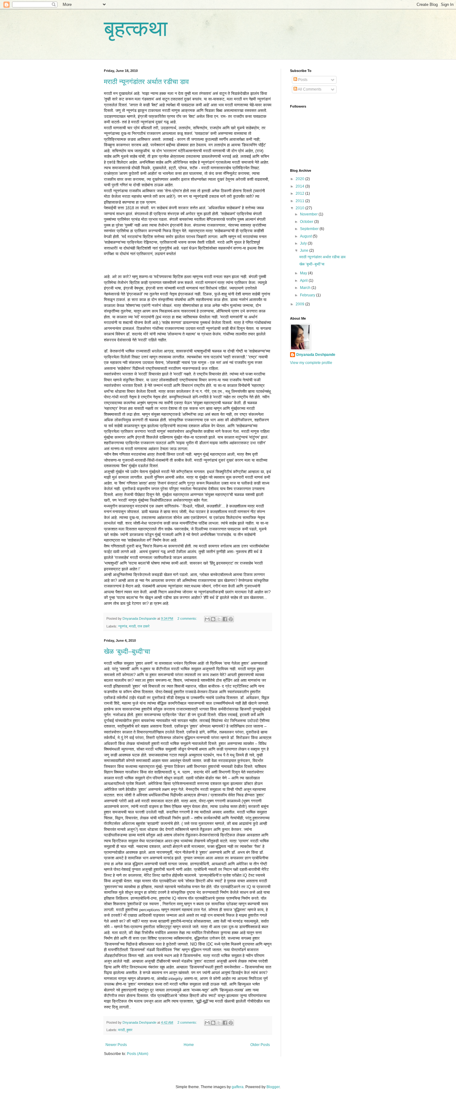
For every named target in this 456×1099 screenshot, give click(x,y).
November (309, 214)
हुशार (129, 1030)
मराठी (132, 626)
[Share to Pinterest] (231, 619)
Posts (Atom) (137, 1054)
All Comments (309, 89)
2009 (300, 304)
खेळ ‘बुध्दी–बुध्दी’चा (127, 651)
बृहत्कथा (136, 28)
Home (189, 1045)
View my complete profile (311, 363)
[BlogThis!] (213, 619)
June (304, 250)
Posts (302, 80)
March (305, 288)
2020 (300, 179)
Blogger (272, 1087)
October (307, 221)
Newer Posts (116, 1045)
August (306, 236)
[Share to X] (219, 619)
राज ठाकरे (143, 626)
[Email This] (207, 619)
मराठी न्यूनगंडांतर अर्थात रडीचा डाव (146, 82)
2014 (300, 186)
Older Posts (260, 1045)
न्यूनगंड (122, 626)
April (304, 280)
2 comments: (187, 618)
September (310, 229)
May (304, 273)
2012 (300, 193)
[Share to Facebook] (225, 619)
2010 (300, 208)
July (304, 243)
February (308, 295)
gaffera (238, 1087)
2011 (300, 201)
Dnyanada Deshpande (315, 354)
